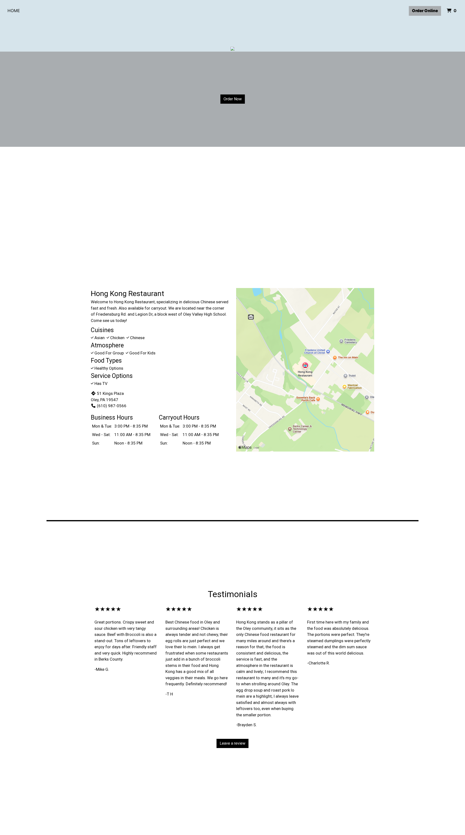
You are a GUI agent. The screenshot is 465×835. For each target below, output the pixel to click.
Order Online (425, 10)
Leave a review (232, 743)
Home (14, 10)
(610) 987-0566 (111, 405)
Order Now (233, 99)
